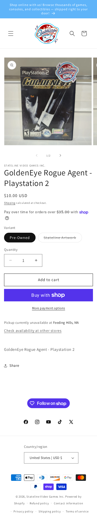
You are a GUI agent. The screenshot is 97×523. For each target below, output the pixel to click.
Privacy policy (23, 511)
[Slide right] (60, 155)
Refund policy (39, 503)
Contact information (68, 503)
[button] (11, 33)
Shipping (9, 203)
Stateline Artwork (63, 238)
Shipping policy (50, 511)
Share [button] (14, 365)
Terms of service (77, 511)
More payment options (48, 308)
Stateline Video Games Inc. (45, 496)
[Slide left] (37, 155)
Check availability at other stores (32, 330)
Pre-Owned (20, 237)
